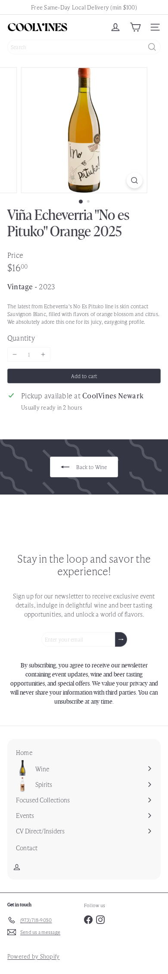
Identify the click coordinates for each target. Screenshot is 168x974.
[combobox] (84, 47)
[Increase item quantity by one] (43, 354)
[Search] (152, 47)
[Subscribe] (121, 639)
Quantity (21, 337)
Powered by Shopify (33, 956)
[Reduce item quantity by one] (14, 354)
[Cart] (135, 27)
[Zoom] (134, 180)
